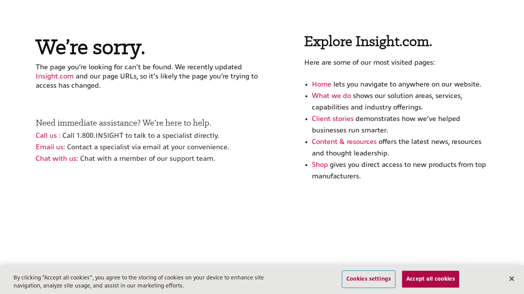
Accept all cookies (430, 279)
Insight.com (55, 76)
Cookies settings (368, 279)
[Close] (511, 278)
